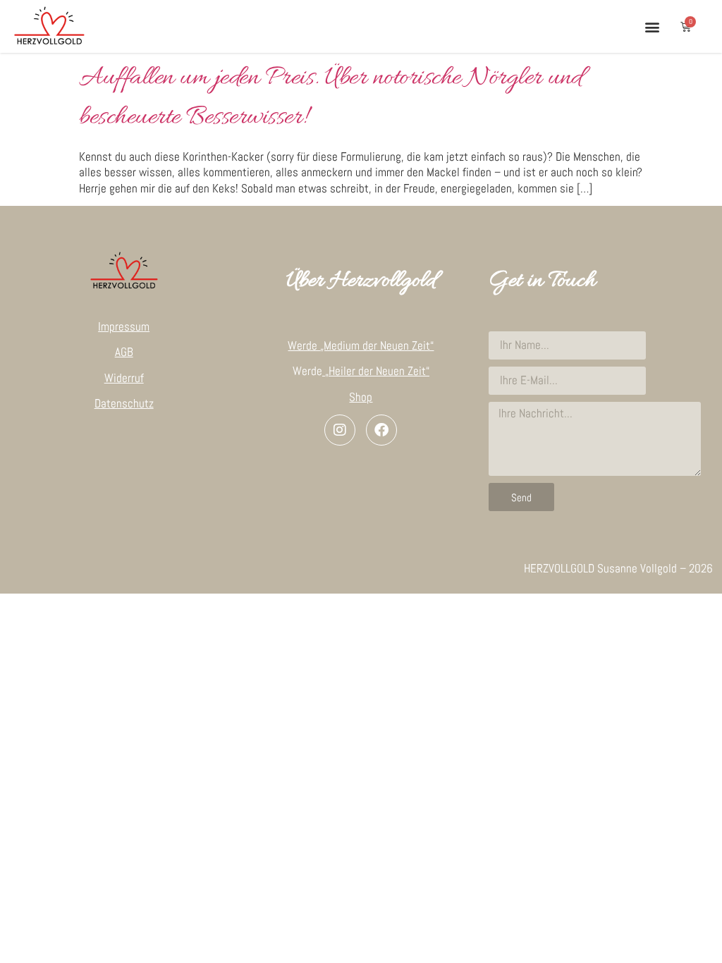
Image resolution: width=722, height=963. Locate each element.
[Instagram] (339, 430)
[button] (651, 26)
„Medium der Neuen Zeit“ (377, 345)
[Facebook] (381, 430)
